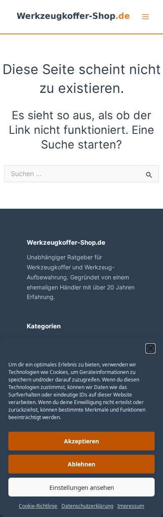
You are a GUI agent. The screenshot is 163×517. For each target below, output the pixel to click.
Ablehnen (81, 464)
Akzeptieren (81, 441)
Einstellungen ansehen (81, 487)
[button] (150, 348)
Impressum (130, 505)
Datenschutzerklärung (87, 505)
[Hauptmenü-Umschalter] (145, 17)
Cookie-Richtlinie (38, 505)
